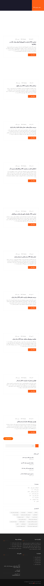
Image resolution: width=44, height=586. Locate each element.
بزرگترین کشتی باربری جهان (25, 514)
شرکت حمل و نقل (13, 521)
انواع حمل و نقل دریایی (14, 512)
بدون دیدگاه (17, 39)
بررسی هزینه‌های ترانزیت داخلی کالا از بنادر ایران (24, 297)
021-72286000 (17, 571)
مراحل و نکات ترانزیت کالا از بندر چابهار (26, 85)
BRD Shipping (23, 39)
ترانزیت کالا (36, 489)
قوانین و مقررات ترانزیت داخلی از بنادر (26, 380)
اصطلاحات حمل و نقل (35, 487)
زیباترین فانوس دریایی (22, 519)
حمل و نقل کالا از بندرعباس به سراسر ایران (25, 256)
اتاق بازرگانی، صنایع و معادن (16, 546)
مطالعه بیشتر (33, 54)
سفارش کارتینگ (22, 521)
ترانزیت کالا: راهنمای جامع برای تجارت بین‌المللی (24, 214)
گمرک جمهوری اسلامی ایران (16, 544)
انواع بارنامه (23, 512)
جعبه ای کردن (35, 517)
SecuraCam (30, 512)
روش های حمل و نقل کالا (33, 519)
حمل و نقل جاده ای (35, 493)
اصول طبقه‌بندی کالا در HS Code (27, 468)
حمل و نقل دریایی (35, 495)
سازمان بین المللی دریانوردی (32, 521)
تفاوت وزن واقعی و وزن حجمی (27, 457)
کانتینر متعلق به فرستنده (21, 526)
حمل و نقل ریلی (38, 562)
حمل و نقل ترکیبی (38, 564)
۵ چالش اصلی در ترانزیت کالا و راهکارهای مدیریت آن (23, 168)
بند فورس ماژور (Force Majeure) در (26, 473)
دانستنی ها (37, 497)
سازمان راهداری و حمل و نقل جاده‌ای (15, 548)
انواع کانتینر (35, 514)
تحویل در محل (16, 514)
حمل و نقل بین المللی (35, 491)
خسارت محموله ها (20, 517)
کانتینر (37, 501)
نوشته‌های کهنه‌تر (8, 438)
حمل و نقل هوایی (38, 558)
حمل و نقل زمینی (38, 560)
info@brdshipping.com (16, 575)
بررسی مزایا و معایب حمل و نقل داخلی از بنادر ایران (23, 127)
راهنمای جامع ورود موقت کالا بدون (27, 462)
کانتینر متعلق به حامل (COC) (32, 526)
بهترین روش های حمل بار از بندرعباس (26, 421)
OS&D (36, 512)
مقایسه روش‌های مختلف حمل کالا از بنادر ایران (24, 339)
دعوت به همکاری (35, 499)
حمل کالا (28, 517)
